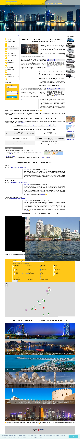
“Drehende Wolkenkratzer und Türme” (18, 198)
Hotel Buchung (8, 5)
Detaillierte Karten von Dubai (70, 123)
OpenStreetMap (67, 316)
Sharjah (8, 353)
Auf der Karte (43, 157)
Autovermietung (16, 5)
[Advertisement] (29, 78)
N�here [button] (41, 437)
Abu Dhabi (9, 386)
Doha (7, 418)
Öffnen (55, 95)
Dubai (44, 35)
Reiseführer (23, 5)
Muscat (8, 402)
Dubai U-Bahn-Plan (70, 131)
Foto (11, 153)
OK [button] (73, 436)
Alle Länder (72, 5)
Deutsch (71, 28)
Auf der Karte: (27, 169)
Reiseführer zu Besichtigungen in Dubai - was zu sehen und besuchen (55, 89)
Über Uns (37, 5)
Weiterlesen (38, 177)
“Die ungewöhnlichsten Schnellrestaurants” (19, 182)
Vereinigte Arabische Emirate (21, 35)
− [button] (6, 285)
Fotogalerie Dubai (70, 139)
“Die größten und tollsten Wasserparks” (18, 167)
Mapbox (63, 316)
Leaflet (60, 316)
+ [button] (6, 284)
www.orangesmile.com (22, 122)
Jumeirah (8, 337)
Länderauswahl (9, 35)
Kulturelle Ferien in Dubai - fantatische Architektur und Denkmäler (54, 60)
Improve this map (72, 316)
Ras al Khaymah (11, 369)
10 (54, 125)
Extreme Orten (30, 5)
